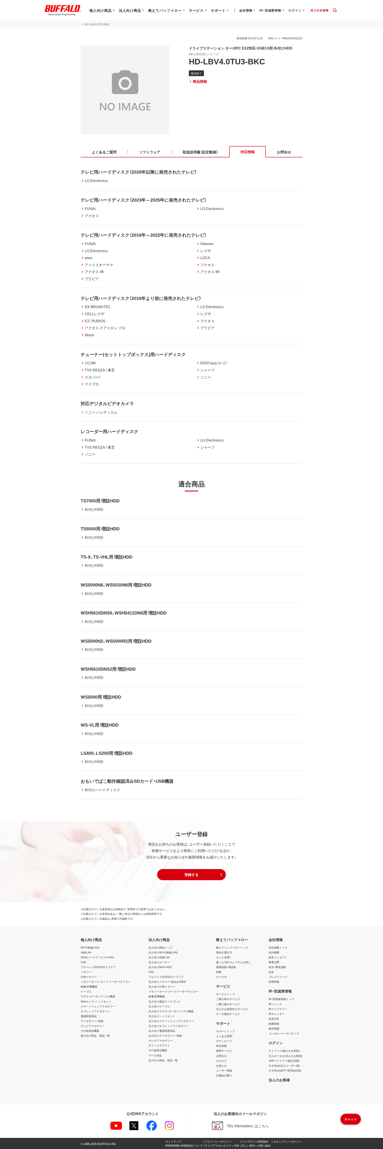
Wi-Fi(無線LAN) (90, 947)
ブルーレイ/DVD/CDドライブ (98, 967)
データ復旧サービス (228, 1014)
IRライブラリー (278, 1009)
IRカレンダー (277, 1014)
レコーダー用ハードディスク (109, 431)
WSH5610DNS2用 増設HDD (108, 669)
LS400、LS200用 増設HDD (106, 753)
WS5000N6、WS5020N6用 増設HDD (116, 584)
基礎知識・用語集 (226, 967)
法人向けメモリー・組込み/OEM (167, 982)
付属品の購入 (224, 1075)
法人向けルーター (159, 962)
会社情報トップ (278, 947)
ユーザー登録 (224, 1070)
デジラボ (221, 977)
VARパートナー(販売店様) (284, 1061)
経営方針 (274, 1019)
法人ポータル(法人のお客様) (285, 1056)
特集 (218, 972)
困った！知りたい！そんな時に (233, 962)
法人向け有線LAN (159, 957)
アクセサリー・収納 (92, 1021)
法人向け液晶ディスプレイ (164, 1001)
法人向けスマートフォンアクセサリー (171, 1021)
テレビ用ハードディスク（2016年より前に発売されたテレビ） (141, 298)
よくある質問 (224, 1036)
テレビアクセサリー (93, 1026)
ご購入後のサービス (228, 1004)
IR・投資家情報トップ (281, 999)
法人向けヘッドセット (162, 1016)
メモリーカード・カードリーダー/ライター (106, 982)
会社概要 (274, 952)
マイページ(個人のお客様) (284, 1051)
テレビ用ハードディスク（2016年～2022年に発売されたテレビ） (144, 235)
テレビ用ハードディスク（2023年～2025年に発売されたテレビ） (144, 199)
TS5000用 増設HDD (100, 528)
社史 (271, 972)
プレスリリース (278, 977)
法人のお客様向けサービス (232, 1009)
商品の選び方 (224, 952)
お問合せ (221, 1056)
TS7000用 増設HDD (100, 500)
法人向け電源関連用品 (162, 1031)
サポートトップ (225, 1031)
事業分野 (274, 962)
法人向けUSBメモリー (162, 987)
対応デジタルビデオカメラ (107, 403)
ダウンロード (224, 1041)
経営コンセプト (278, 957)
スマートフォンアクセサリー (98, 1006)
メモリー (86, 972)
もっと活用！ (223, 957)
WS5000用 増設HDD (101, 696)
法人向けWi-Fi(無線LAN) (163, 952)
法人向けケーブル (159, 1006)
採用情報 (274, 982)
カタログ (221, 1061)
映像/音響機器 (89, 987)
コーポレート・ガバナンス (284, 1033)
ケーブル (86, 991)
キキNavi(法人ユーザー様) (284, 1066)
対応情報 (221, 1046)
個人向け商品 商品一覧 (95, 1036)
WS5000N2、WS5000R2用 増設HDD (116, 641)
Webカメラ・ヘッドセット (96, 1001)
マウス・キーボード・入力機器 (98, 996)
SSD (83, 962)
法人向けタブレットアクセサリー (168, 1026)
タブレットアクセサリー (95, 1011)
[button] (191, 874)
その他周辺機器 (90, 1031)
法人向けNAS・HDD (160, 967)
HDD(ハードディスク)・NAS (97, 957)
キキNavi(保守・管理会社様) (285, 1070)
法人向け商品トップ (160, 947)
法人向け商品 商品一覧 (163, 1060)
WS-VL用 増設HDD (99, 724)
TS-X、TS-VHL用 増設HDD (106, 556)
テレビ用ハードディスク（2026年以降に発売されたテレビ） (139, 171)
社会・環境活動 (277, 967)
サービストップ (225, 994)
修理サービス (224, 1051)
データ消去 (155, 1055)
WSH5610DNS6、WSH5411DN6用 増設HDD (123, 612)
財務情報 (274, 1024)
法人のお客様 (279, 1079)
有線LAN (86, 952)
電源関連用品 (89, 1016)
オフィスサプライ (159, 1045)
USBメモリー (89, 977)
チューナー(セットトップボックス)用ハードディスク (133, 354)
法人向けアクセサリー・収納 (165, 1036)
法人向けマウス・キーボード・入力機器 (171, 1011)
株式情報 (274, 1028)
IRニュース (275, 1004)
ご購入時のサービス (228, 999)
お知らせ (221, 1066)
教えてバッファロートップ (232, 947)
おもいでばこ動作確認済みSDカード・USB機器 (127, 781)
